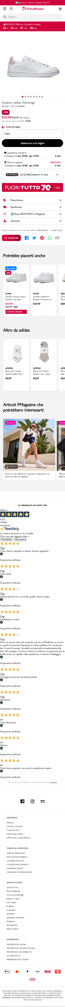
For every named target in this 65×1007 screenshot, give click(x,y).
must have (11, 268)
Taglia (7, 133)
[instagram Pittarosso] (32, 801)
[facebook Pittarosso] (22, 801)
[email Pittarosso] (42, 801)
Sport (45, 230)
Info (29, 121)
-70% (5, 112)
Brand (40, 230)
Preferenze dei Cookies (18, 959)
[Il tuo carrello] (60, 9)
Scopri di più (56, 230)
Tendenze (10, 422)
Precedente (6, 539)
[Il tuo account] (11, 9)
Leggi (57, 187)
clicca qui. (53, 782)
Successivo (20, 539)
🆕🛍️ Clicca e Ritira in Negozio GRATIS (32, 2)
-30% (8, 273)
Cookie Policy (13, 956)
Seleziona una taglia (32, 143)
